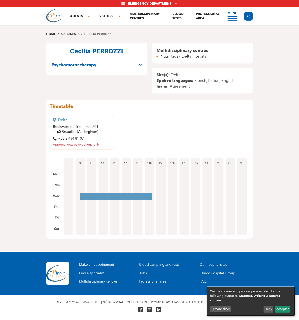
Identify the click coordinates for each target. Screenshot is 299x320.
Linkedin (158, 309)
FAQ (202, 281)
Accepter (282, 309)
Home (51, 34)
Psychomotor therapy (73, 64)
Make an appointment (96, 264)
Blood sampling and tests (159, 264)
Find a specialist (91, 273)
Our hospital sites (213, 264)
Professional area (207, 16)
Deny (268, 309)
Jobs (143, 273)
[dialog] (251, 301)
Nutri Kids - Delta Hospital (184, 56)
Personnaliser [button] (220, 309)
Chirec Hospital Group (217, 273)
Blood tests (178, 16)
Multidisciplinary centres (145, 16)
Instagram (149, 309)
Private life (90, 302)
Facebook (140, 309)
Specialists (70, 34)
